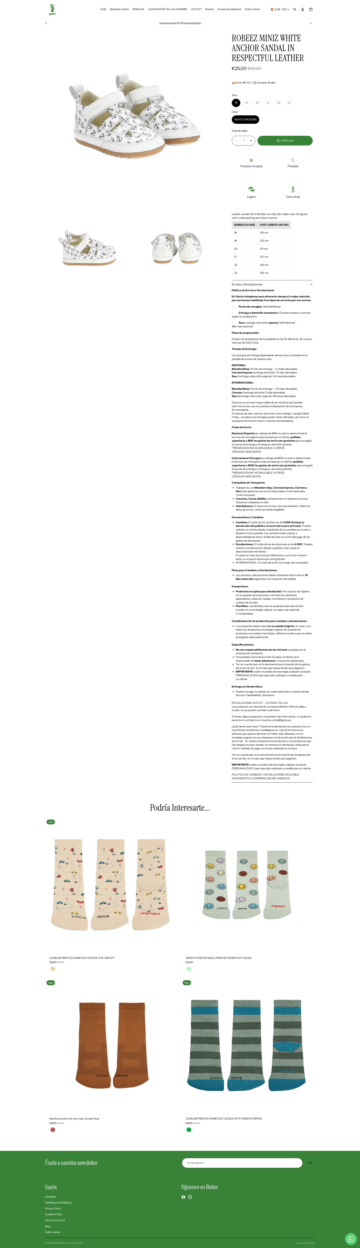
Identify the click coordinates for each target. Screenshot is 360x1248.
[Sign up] (309, 1163)
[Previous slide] (46, 23)
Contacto (50, 1196)
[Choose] (173, 946)
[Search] (295, 9)
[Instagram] (190, 1197)
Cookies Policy (53, 1214)
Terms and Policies (305, 1243)
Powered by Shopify (72, 1242)
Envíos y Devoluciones (247, 284)
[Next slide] (311, 23)
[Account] (302, 9)
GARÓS (57, 1242)
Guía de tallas (239, 130)
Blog (47, 1226)
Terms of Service (55, 1220)
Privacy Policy (53, 1208)
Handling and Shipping (58, 1202)
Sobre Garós (52, 1232)
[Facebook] (183, 1197)
